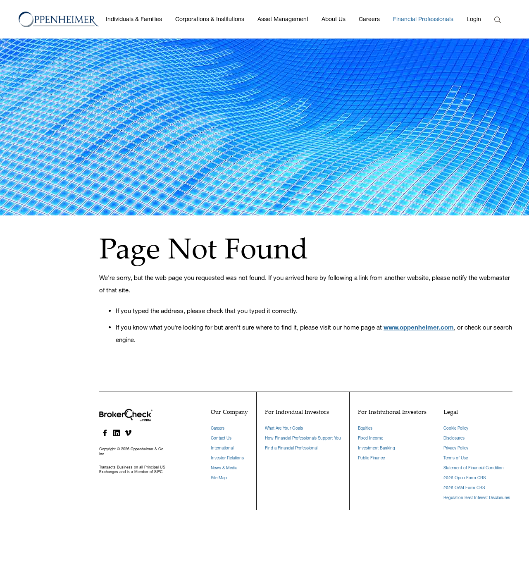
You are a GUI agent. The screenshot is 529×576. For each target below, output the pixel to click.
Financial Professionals (423, 19)
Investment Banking (376, 448)
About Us (334, 19)
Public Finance (371, 458)
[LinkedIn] (116, 433)
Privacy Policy (455, 448)
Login (474, 19)
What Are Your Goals (284, 428)
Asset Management (282, 19)
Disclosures (454, 438)
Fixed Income (370, 438)
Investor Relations (227, 458)
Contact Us (221, 438)
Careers (369, 19)
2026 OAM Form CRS (464, 487)
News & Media (224, 468)
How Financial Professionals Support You (303, 438)
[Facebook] (105, 433)
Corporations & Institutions (209, 19)
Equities (365, 428)
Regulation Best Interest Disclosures (476, 497)
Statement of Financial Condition (473, 468)
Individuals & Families (134, 19)
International (222, 448)
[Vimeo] (128, 433)
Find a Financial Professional (291, 448)
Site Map (219, 477)
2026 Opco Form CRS (464, 477)
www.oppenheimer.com (419, 327)
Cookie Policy (455, 428)
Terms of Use (455, 458)
